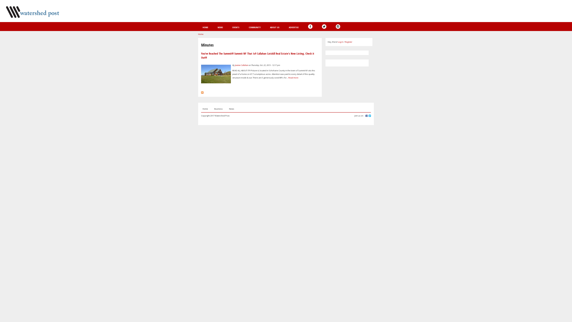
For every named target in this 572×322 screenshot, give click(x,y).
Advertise (294, 27)
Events (235, 27)
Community (255, 27)
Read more (293, 77)
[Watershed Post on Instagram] (338, 26)
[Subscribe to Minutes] (202, 91)
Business (218, 108)
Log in (340, 42)
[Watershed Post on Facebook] (310, 26)
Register (348, 42)
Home (205, 27)
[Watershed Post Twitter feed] (324, 26)
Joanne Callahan (241, 65)
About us (274, 27)
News (220, 27)
